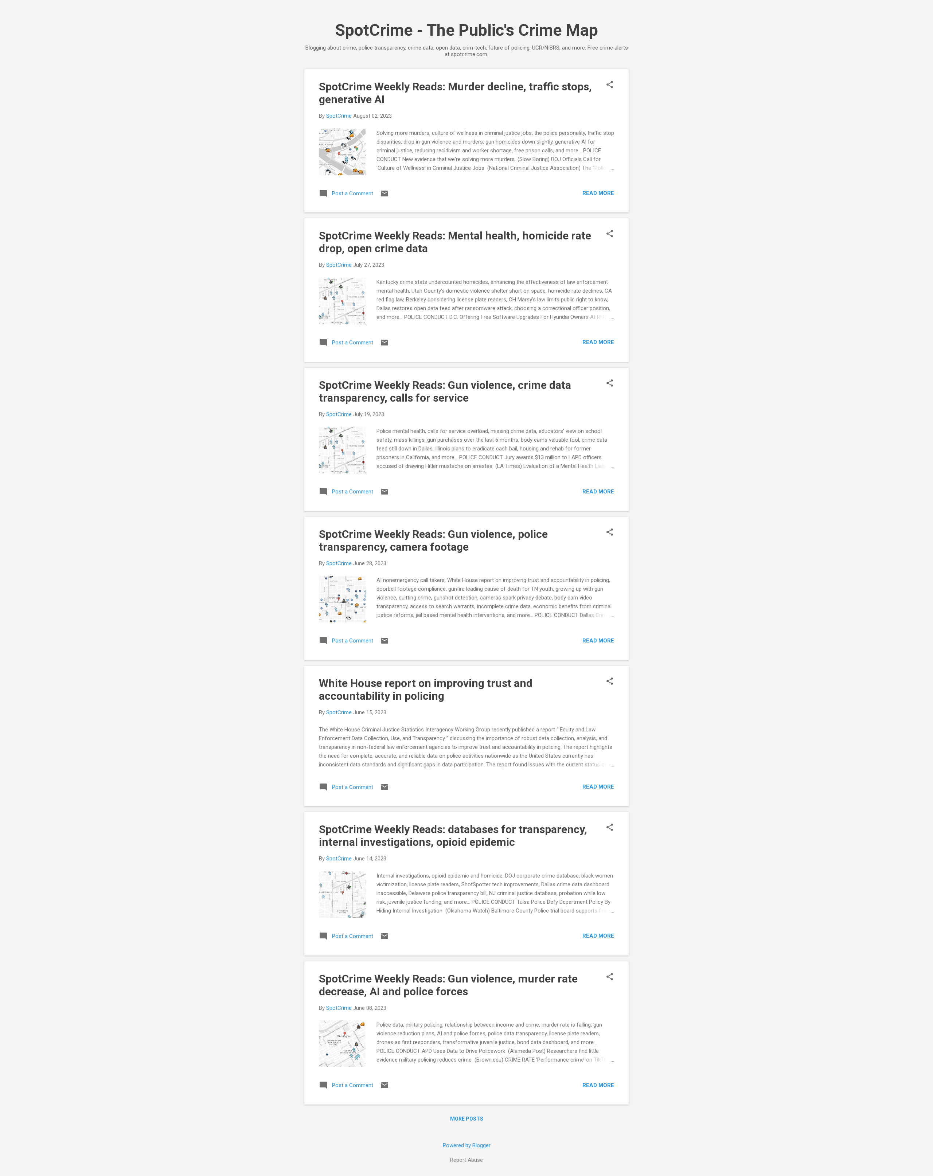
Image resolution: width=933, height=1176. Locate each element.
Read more (598, 193)
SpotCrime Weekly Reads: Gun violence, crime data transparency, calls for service (445, 391)
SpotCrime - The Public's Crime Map (466, 30)
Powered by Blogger (467, 1145)
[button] (609, 85)
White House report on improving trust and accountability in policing (425, 689)
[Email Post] (384, 196)
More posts (466, 1119)
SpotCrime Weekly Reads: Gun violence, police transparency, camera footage (433, 540)
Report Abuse (466, 1160)
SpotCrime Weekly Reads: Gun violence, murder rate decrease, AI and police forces (448, 985)
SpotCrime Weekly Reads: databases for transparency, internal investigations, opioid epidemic (453, 835)
